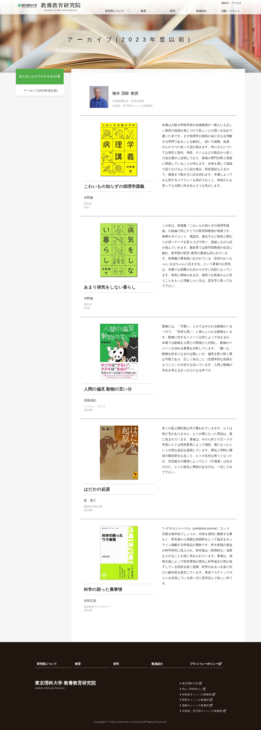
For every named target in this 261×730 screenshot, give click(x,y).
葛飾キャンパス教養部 (195, 705)
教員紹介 (201, 10)
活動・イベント (230, 10)
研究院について (114, 10)
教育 (143, 10)
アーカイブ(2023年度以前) (41, 90)
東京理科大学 (190, 683)
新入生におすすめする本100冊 (39, 76)
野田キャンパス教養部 (195, 699)
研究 (172, 10)
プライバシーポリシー (204, 663)
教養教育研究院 (61, 5)
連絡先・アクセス (231, 3)
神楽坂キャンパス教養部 (196, 694)
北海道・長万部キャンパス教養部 (202, 710)
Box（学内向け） (192, 688)
